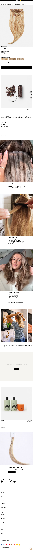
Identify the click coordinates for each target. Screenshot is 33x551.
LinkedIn (2, 533)
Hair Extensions (9, 4)
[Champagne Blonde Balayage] (12, 59)
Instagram (2, 526)
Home (1, 4)
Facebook (2, 529)
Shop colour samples (11, 471)
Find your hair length (6, 62)
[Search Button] (30, 2)
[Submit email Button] (31, 538)
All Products (4, 4)
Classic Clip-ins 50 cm (24, 4)
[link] (2, 64)
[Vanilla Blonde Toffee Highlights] (20, 59)
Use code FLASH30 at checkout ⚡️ (16, 0)
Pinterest (2, 530)
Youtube (2, 532)
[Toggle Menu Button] (1, 2)
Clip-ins (13, 4)
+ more (28, 59)
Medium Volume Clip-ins (18, 4)
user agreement (7, 540)
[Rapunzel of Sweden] (16, 2)
